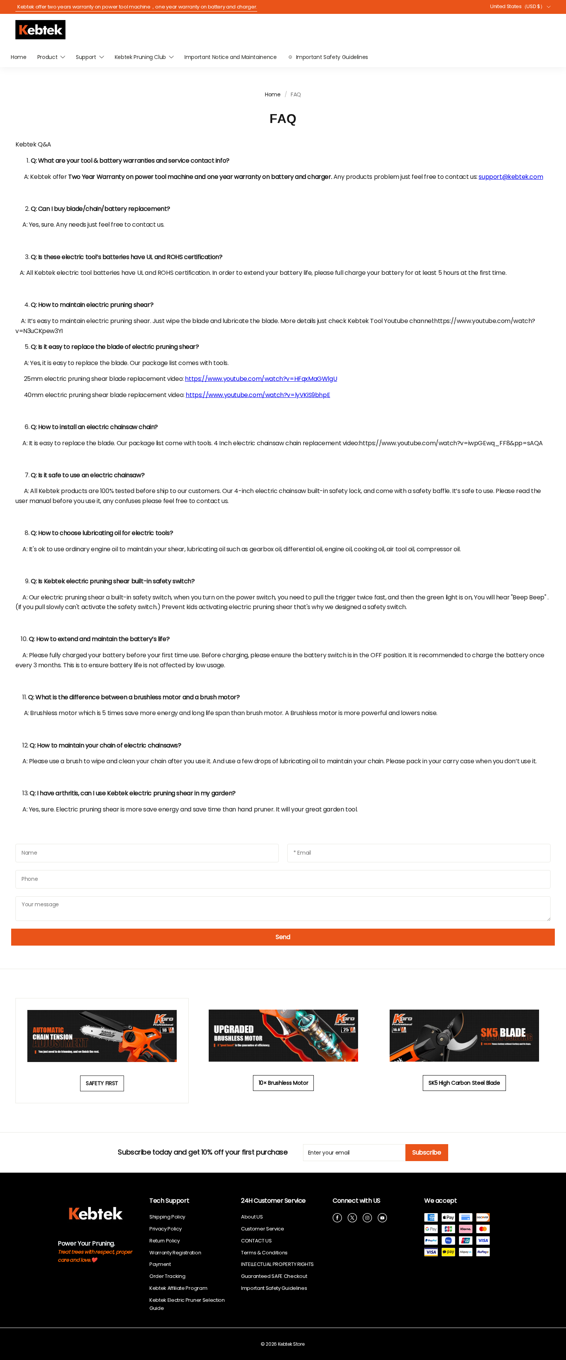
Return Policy (164, 1240)
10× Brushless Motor (283, 1083)
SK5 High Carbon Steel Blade (464, 1083)
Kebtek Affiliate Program (178, 1288)
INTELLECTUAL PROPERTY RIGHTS (277, 1264)
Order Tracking (167, 1276)
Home (273, 94)
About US (252, 1216)
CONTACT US (256, 1240)
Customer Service (262, 1228)
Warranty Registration (175, 1252)
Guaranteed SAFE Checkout (274, 1276)
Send (283, 936)
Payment (160, 1264)
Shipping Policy (167, 1216)
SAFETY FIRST (102, 1083)
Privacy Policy (165, 1228)
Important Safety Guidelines (274, 1288)
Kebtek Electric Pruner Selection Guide (187, 1304)
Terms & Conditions (264, 1252)
